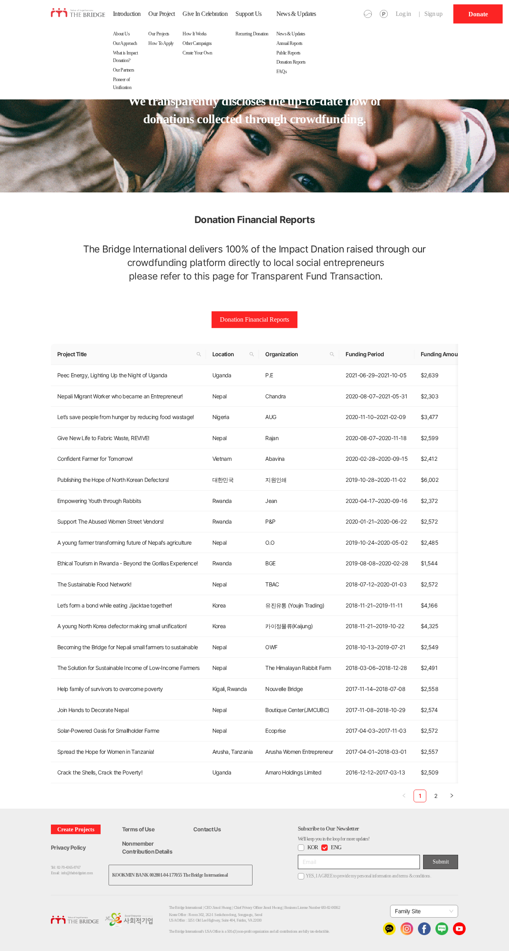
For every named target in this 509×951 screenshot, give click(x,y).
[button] (199, 354)
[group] (478, 13)
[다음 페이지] (451, 796)
